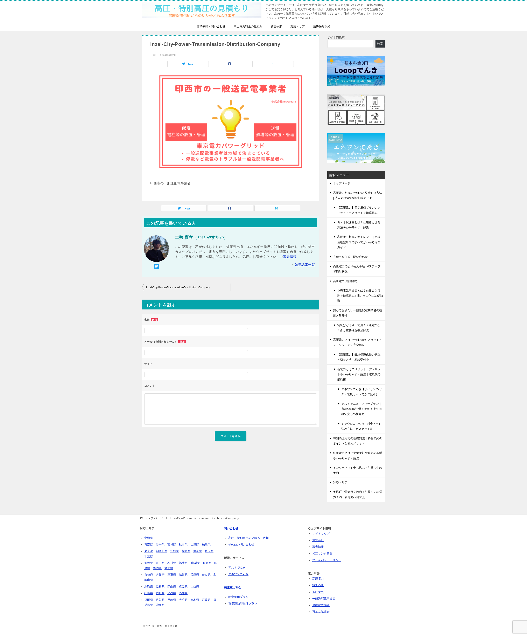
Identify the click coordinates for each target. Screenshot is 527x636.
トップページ (341, 183)
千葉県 (148, 556)
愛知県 (168, 568)
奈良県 (206, 574)
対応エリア (297, 26)
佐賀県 (160, 599)
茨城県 (174, 551)
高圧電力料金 (232, 587)
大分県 (183, 599)
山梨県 (195, 563)
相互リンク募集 (322, 553)
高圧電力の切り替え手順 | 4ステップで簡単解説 (356, 269)
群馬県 (197, 551)
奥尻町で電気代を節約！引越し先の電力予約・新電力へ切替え (357, 494)
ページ (154, 518)
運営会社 (318, 540)
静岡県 (157, 568)
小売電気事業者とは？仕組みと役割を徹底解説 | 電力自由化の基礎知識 (360, 295)
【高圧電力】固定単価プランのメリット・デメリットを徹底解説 (358, 210)
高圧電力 (318, 578)
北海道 (148, 537)
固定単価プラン (238, 597)
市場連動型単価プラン (242, 603)
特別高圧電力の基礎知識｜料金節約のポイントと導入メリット (357, 441)
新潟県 (148, 563)
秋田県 (183, 544)
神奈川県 (161, 551)
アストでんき (237, 567)
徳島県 (148, 593)
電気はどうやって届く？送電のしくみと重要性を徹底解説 (358, 327)
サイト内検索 (336, 37)
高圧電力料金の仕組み (248, 26)
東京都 (148, 551)
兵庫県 (194, 574)
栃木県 (186, 551)
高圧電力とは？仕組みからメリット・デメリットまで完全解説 (357, 342)
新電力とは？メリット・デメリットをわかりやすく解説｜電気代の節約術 (358, 374)
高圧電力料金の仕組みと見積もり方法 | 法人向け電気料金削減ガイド (357, 195)
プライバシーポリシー (326, 560)
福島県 (206, 544)
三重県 (171, 574)
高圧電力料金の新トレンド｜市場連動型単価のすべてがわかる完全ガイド (358, 242)
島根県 (160, 586)
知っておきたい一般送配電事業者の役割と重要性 (357, 313)
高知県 (183, 593)
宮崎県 (206, 599)
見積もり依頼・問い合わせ (350, 256)
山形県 (194, 544)
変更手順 (276, 26)
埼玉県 (209, 551)
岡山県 (171, 586)
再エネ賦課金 (321, 611)
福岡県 (148, 599)
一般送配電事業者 (323, 598)
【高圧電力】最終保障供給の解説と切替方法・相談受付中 (358, 357)
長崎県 (171, 599)
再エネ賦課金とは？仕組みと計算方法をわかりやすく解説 (358, 225)
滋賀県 (183, 574)
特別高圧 (318, 585)
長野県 (207, 563)
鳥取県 (148, 586)
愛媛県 (171, 593)
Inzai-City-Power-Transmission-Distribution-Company (178, 287)
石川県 (171, 563)
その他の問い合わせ (241, 544)
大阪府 (160, 574)
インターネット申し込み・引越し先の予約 (357, 470)
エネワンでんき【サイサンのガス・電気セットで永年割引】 (361, 391)
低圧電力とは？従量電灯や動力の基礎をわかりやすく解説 (357, 455)
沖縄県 (160, 605)
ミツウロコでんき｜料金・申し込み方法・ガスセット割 (361, 426)
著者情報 (290, 256)
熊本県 (194, 599)
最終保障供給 (321, 26)
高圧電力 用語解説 (345, 281)
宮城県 (171, 544)
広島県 (183, 586)
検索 (380, 43)
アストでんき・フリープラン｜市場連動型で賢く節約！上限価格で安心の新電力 (361, 409)
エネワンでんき (238, 574)
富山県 (160, 563)
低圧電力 (318, 592)
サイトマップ (321, 533)
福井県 (183, 563)
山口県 (194, 586)
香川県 (160, 593)
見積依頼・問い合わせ (211, 26)
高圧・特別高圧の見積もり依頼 (248, 537)
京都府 (148, 574)
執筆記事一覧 (305, 264)
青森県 (148, 544)
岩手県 (160, 544)
